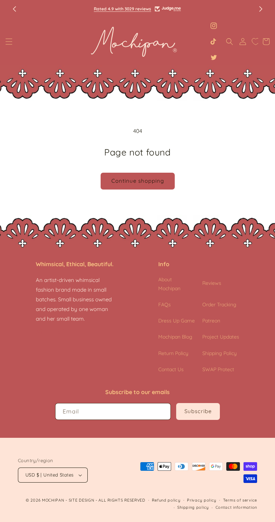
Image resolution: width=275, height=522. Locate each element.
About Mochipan (169, 284)
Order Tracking (219, 304)
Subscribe (198, 411)
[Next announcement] (261, 9)
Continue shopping (137, 180)
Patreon (211, 320)
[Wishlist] (256, 41)
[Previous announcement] (14, 9)
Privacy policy (201, 500)
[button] (9, 41)
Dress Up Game (176, 320)
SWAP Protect (218, 369)
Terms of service (240, 500)
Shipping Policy (219, 353)
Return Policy (173, 353)
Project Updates (220, 337)
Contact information (236, 507)
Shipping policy (193, 507)
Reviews (211, 283)
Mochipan (53, 500)
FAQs (164, 304)
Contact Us (171, 369)
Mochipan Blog (175, 337)
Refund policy (166, 500)
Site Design (82, 500)
